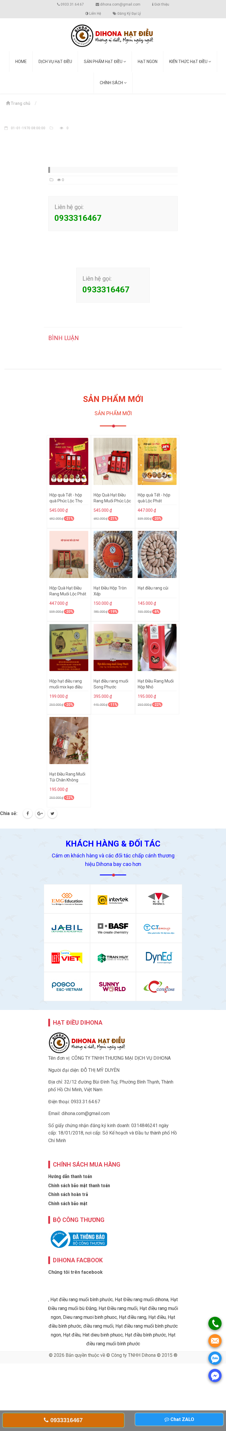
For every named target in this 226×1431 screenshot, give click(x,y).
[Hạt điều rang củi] (157, 554)
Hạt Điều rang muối (118, 1308)
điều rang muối (98, 1326)
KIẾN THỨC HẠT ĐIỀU (188, 61)
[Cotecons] (159, 986)
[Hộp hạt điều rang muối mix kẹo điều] (68, 647)
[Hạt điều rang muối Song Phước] (113, 647)
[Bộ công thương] (77, 1239)
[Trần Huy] (113, 957)
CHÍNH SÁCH (112, 82)
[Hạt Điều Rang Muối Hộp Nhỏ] (157, 647)
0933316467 (66, 1420)
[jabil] (67, 928)
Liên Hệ (94, 13)
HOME (21, 61)
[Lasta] (67, 957)
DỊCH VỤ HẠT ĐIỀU (55, 61)
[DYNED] (159, 957)
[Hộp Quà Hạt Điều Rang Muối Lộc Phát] (68, 554)
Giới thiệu (161, 4)
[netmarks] (159, 898)
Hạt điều (157, 1317)
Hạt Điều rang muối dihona (141, 1299)
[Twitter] (52, 813)
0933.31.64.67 (72, 4)
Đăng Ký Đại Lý (129, 13)
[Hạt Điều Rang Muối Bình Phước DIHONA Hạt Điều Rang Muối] (113, 34)
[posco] (67, 986)
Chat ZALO (181, 1419)
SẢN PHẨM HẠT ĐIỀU (103, 61)
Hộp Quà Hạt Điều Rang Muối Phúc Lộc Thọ (112, 501)
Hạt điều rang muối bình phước (81, 1299)
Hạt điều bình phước (145, 1335)
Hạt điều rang (132, 1317)
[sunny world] (113, 986)
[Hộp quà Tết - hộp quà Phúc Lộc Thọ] (68, 461)
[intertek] (113, 898)
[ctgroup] (159, 928)
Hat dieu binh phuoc (102, 1335)
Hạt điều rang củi (153, 588)
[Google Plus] (40, 813)
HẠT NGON (147, 61)
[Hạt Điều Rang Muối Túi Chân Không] (68, 740)
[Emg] (67, 898)
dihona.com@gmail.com (120, 4)
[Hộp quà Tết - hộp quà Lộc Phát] (157, 461)
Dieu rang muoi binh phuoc (90, 1317)
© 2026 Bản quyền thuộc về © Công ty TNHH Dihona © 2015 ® (113, 1355)
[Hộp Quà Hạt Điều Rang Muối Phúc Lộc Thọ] (113, 461)
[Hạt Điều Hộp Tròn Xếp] (113, 554)
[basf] (113, 928)
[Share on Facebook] (27, 813)
